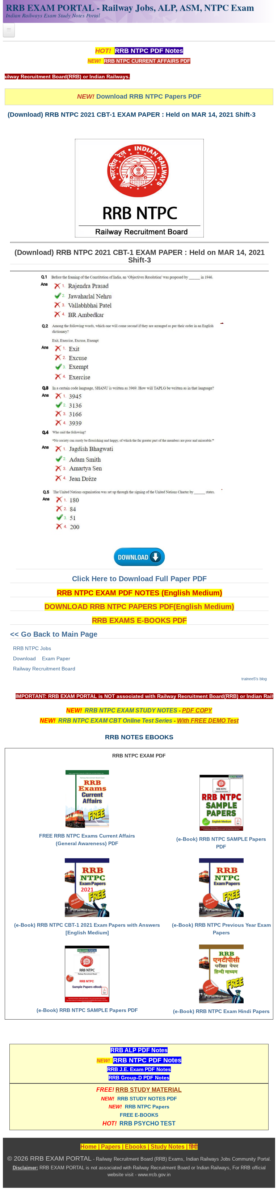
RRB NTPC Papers (147, 1107)
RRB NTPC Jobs (32, 648)
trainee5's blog (254, 679)
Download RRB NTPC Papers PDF (148, 96)
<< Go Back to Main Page (53, 634)
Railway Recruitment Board (44, 669)
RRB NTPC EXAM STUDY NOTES (131, 710)
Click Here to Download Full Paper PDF (139, 579)
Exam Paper (56, 658)
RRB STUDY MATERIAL (148, 1090)
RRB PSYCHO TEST (147, 1123)
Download (24, 658)
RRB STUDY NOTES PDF (147, 1099)
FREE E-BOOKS (139, 1115)
